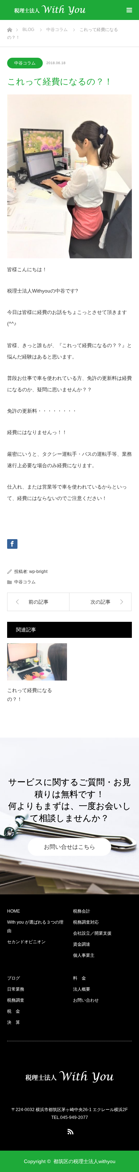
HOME (13, 911)
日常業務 (15, 989)
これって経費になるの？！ (29, 694)
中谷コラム (25, 63)
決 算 (13, 1022)
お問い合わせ (86, 1000)
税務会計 (81, 911)
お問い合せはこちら (69, 847)
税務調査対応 (86, 922)
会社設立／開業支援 (92, 933)
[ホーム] (9, 28)
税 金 (13, 1011)
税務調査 (15, 1000)
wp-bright (38, 571)
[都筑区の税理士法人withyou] (50, 10)
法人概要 (81, 989)
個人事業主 (83, 955)
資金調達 (81, 944)
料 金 (79, 978)
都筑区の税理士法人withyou (84, 1161)
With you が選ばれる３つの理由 (35, 926)
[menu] (129, 10)
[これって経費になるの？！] (37, 662)
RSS (69, 1130)
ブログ (13, 978)
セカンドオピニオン (26, 941)
